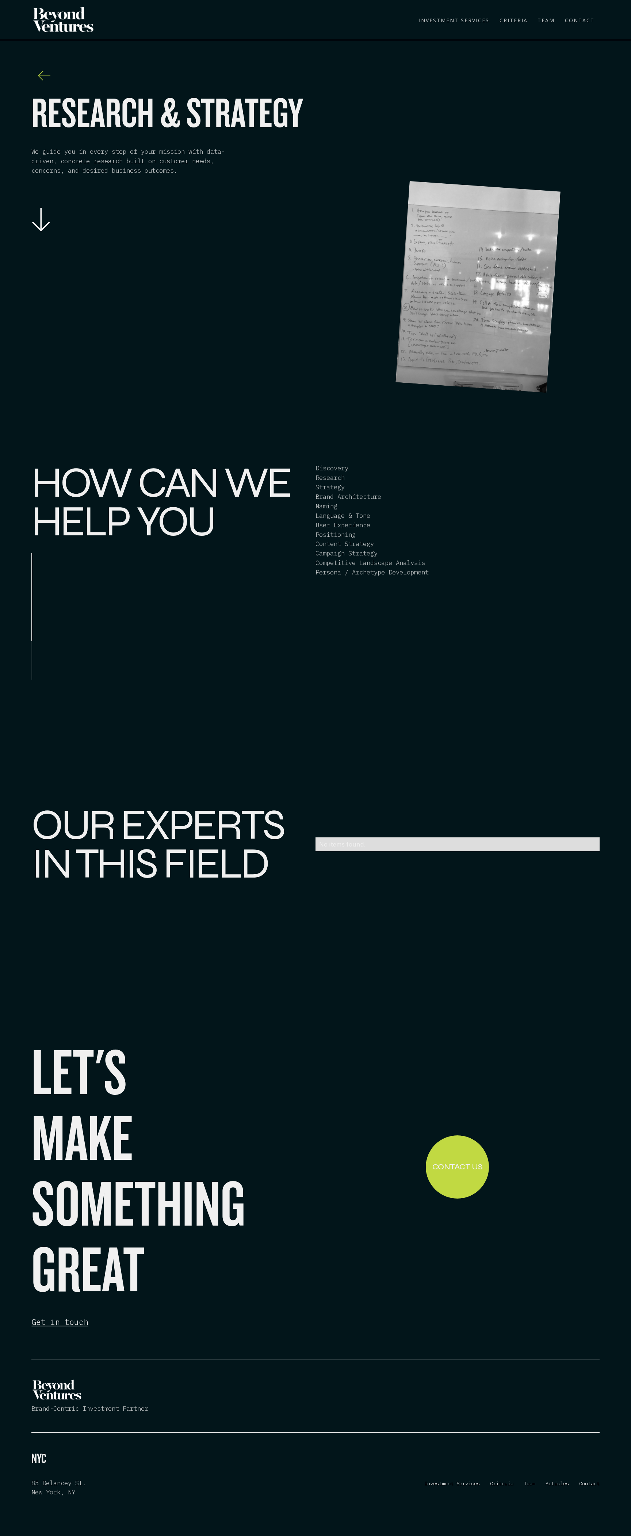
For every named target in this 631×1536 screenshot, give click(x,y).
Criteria (514, 20)
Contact (579, 20)
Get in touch (59, 1322)
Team (546, 20)
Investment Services (454, 20)
